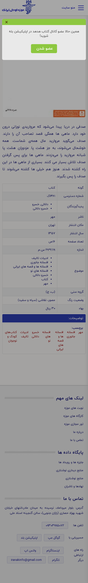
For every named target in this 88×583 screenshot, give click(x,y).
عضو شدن (44, 48)
